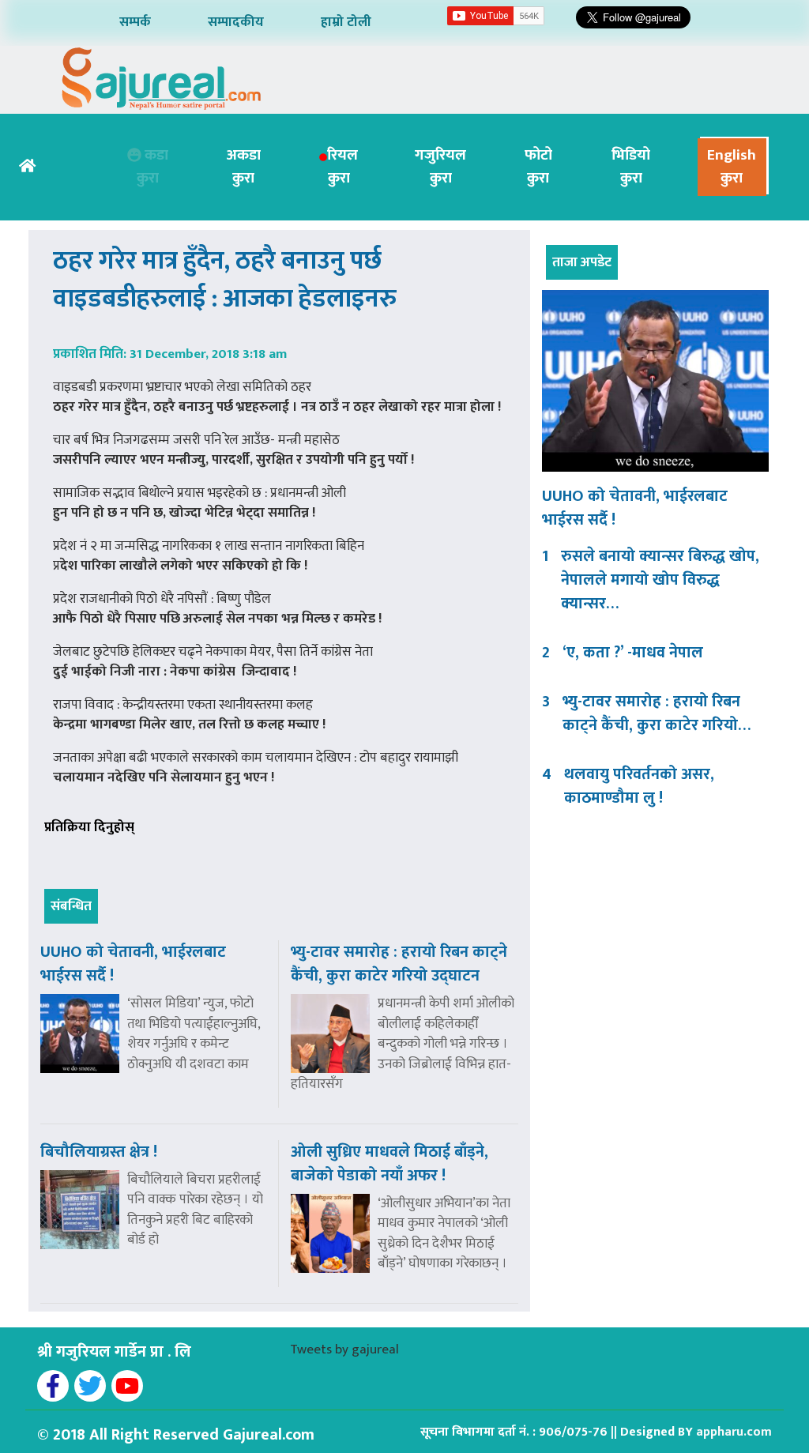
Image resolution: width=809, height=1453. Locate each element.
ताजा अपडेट (581, 262)
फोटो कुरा (538, 166)
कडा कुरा (152, 166)
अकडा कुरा (244, 166)
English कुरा (731, 166)
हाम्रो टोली (346, 22)
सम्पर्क (135, 22)
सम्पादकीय (236, 22)
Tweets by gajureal (344, 1349)
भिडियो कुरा (630, 166)
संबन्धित (71, 906)
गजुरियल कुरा (440, 166)
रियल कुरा (342, 166)
